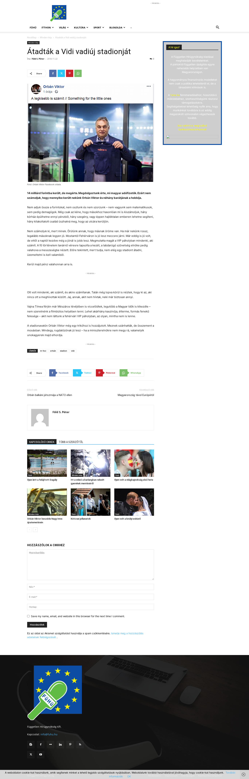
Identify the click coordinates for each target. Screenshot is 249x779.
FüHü (33, 27)
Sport (97, 27)
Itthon (46, 27)
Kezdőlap (31, 37)
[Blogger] (30, 744)
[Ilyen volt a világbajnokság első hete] (134, 463)
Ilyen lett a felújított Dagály (42, 479)
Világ (62, 27)
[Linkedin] (60, 744)
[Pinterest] (69, 73)
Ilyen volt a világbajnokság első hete (133, 479)
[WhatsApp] (78, 73)
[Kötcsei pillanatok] (90, 502)
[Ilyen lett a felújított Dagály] (47, 463)
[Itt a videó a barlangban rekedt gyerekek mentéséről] (90, 463)
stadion (63, 350)
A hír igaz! (174, 47)
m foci (43, 350)
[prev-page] (29, 529)
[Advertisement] (155, 13)
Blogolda (115, 27)
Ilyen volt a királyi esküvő (127, 518)
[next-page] (35, 529)
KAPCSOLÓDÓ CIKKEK (41, 442)
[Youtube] (40, 754)
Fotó (30, 475)
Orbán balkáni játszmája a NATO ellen (49, 395)
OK (129, 776)
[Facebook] (53, 73)
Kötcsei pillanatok (81, 518)
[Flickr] (50, 744)
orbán (53, 350)
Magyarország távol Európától (136, 395)
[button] (217, 27)
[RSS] (80, 744)
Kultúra (79, 27)
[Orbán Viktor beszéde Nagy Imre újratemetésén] (47, 502)
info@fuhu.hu (48, 734)
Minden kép (46, 37)
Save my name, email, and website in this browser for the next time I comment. (78, 616)
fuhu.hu (174, 94)
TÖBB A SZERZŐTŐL (71, 442)
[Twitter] (61, 73)
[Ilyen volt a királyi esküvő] (134, 502)
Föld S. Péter (38, 58)
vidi (73, 350)
